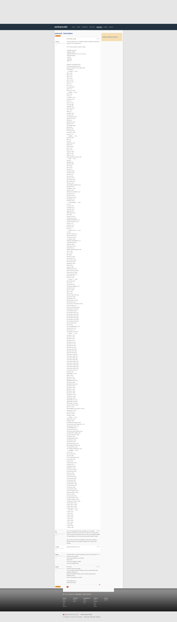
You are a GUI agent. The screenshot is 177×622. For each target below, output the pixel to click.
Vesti (73, 27)
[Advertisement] (88, 12)
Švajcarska (68, 33)
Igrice (95, 603)
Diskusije (99, 27)
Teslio (64, 598)
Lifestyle (92, 27)
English (90, 614)
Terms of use (86, 616)
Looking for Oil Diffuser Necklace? (110, 37)
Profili (64, 603)
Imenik (84, 599)
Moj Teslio (65, 606)
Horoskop (95, 601)
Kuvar (105, 27)
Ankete (95, 599)
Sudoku (95, 606)
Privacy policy (92, 616)
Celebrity (85, 27)
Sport (78, 27)
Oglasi (111, 27)
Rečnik (84, 601)
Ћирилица (86, 614)
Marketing (106, 599)
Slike (64, 604)
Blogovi (64, 599)
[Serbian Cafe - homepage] (61, 28)
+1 (96, 530)
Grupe (64, 601)
